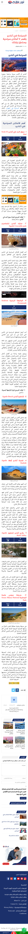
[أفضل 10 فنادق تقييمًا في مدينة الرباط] (8, 740)
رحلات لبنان (22, 897)
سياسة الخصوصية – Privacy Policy (15, 907)
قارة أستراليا (16, 891)
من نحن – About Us (20, 900)
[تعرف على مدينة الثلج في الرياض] (23, 830)
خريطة (20, 139)
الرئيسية (23, 885)
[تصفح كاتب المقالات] (14, 700)
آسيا (18, 888)
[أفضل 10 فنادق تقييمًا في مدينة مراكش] (8, 725)
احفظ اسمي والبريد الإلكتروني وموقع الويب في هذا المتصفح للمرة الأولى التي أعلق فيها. (14, 791)
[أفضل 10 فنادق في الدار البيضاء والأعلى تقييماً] (20, 740)
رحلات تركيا (14, 897)
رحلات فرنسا (8, 894)
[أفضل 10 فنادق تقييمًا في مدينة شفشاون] (20, 725)
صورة (7, 138)
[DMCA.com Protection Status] (14, 683)
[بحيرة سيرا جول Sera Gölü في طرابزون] (23, 823)
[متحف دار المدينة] (23, 837)
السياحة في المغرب (12, 108)
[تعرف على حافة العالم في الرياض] (23, 816)
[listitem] (14, 294)
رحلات (24, 894)
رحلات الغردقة (17, 894)
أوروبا (10, 888)
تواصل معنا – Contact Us (18, 904)
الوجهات (23, 888)
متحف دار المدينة (14, 835)
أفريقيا (14, 888)
